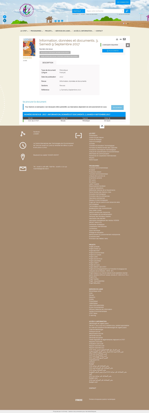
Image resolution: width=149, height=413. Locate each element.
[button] (29, 47)
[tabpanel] (69, 80)
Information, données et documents (73, 81)
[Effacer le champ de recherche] (123, 11)
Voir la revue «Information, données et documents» (55, 52)
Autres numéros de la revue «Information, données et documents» (59, 56)
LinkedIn (36, 134)
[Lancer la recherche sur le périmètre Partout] (127, 11)
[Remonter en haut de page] (102, 126)
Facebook (36, 132)
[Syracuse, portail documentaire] (26, 10)
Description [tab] (47, 63)
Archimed (64, 411)
